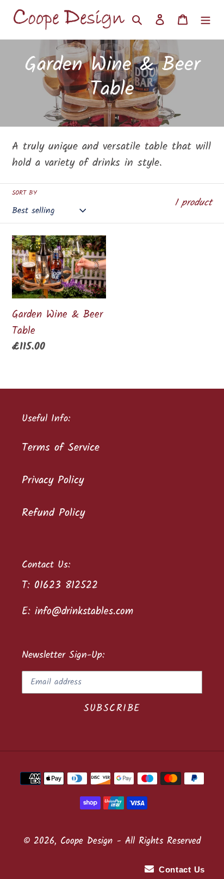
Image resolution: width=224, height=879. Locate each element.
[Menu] (205, 19)
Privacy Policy (53, 480)
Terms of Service (60, 448)
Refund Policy (53, 513)
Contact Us (179, 869)
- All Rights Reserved (159, 841)
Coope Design (86, 841)
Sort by (24, 193)
